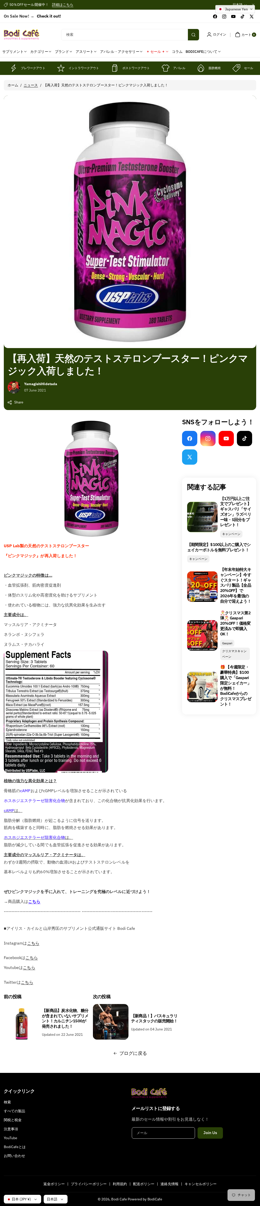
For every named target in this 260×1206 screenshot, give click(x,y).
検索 (7, 1102)
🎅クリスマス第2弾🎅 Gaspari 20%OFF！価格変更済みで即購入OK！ (235, 623)
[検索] (193, 34)
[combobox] (130, 34)
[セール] (236, 68)
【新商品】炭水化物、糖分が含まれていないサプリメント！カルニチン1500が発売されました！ (65, 1018)
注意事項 (11, 1129)
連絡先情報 (169, 1184)
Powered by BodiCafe (145, 1199)
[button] (245, 34)
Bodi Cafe (119, 1199)
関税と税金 (13, 1120)
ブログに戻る (133, 1053)
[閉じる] (253, 5)
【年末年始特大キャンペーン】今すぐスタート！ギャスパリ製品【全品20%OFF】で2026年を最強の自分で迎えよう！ (235, 585)
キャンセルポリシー (201, 1184)
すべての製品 (14, 1111)
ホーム (13, 85)
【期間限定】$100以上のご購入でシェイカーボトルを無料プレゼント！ (219, 547)
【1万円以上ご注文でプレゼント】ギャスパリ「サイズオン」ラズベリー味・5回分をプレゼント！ (235, 511)
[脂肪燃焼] (200, 68)
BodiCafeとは (15, 1147)
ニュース (31, 85)
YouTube (10, 1138)
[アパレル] (165, 68)
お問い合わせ (14, 1155)
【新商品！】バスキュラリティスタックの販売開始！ (154, 1018)
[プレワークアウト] (13, 68)
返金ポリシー (54, 1184)
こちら (34, 901)
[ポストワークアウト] (114, 68)
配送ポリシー (143, 1184)
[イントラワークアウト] (61, 68)
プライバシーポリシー (89, 1184)
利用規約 (120, 1184)
